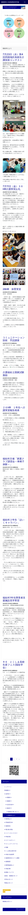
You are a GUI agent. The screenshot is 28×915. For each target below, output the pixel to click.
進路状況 (7, 826)
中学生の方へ (8, 879)
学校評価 (7, 836)
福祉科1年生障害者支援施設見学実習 (14, 599)
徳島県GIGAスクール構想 (12, 858)
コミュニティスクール (11, 843)
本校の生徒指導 (9, 854)
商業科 (8, 797)
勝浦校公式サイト (7, 901)
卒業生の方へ (8, 883)
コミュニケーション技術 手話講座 (14, 339)
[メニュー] (25, 2)
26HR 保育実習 (12, 289)
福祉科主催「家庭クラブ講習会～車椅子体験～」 (13, 461)
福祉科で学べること (13, 811)
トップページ (7, 786)
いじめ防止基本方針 (10, 851)
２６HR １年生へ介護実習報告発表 (14, 409)
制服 (6, 847)
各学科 (7, 794)
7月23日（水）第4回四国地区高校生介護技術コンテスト (13, 57)
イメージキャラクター (11, 833)
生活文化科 (9, 804)
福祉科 (8, 808)
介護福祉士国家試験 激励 (15, 374)
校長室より (8, 819)
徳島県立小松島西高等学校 (10, 2)
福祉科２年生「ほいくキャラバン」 (13, 521)
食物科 (8, 801)
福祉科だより (11, 815)
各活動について (8, 872)
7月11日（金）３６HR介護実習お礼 (13, 187)
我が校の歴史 (9, 829)
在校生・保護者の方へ (10, 876)
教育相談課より (9, 865)
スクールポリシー (10, 840)
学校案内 (6, 790)
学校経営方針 (9, 822)
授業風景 (7, 861)
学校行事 (7, 868)
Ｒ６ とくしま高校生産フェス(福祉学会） (13, 664)
